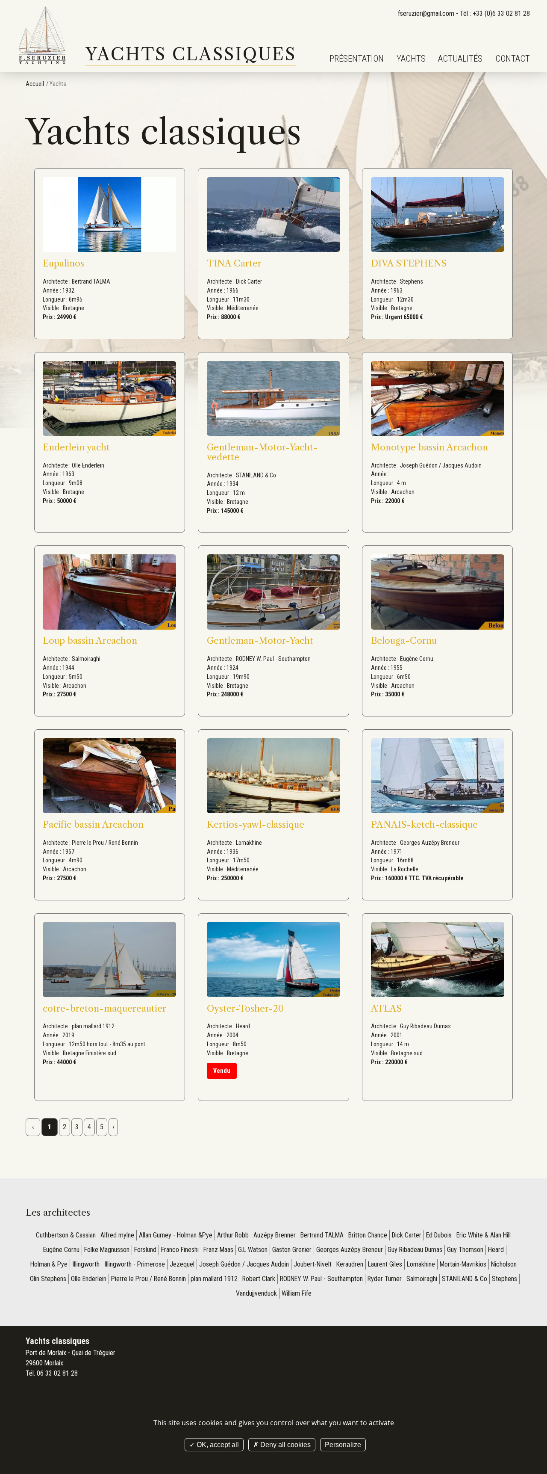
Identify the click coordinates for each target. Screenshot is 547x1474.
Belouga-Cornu (404, 640)
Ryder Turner (385, 1279)
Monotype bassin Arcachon (429, 447)
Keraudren (349, 1264)
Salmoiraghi (421, 1279)
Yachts (411, 58)
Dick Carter (406, 1235)
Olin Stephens (48, 1279)
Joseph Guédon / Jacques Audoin (244, 1264)
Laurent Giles (385, 1264)
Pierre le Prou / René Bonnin (148, 1279)
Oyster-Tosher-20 (245, 1008)
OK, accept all (217, 1444)
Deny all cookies (285, 1444)
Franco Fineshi (180, 1250)
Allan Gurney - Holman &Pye (175, 1235)
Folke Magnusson (106, 1250)
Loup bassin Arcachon (90, 640)
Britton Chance (367, 1235)
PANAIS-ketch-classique (424, 824)
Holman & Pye (49, 1264)
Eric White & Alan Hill (483, 1235)
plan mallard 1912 (214, 1279)
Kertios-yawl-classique (255, 824)
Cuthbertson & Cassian (66, 1235)
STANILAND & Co (464, 1279)
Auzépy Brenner (274, 1235)
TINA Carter (234, 263)
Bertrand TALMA (322, 1235)
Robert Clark (258, 1279)
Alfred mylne (117, 1235)
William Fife (297, 1293)
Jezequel (182, 1264)
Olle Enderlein (88, 1279)
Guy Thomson (465, 1250)
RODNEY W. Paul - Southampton (321, 1279)
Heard (496, 1250)
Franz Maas (218, 1250)
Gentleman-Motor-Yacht (260, 640)
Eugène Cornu (61, 1250)
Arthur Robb (233, 1235)
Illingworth (86, 1264)
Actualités (460, 58)
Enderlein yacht (76, 447)
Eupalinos (63, 263)
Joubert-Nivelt (313, 1264)
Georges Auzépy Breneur (349, 1250)
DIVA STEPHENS (409, 263)
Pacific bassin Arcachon (93, 824)
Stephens (504, 1279)
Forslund (145, 1250)
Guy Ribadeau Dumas (415, 1250)
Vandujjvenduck (256, 1293)
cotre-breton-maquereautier (104, 1008)
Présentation (356, 58)
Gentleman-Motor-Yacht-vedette (262, 452)
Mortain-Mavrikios (463, 1264)
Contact (512, 58)
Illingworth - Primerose (134, 1264)
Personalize (343, 1444)
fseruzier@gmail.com (426, 13)
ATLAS (386, 1008)
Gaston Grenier (292, 1250)
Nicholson (504, 1264)
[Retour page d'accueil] (42, 36)
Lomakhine (421, 1264)
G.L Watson (253, 1250)
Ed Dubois (439, 1235)
